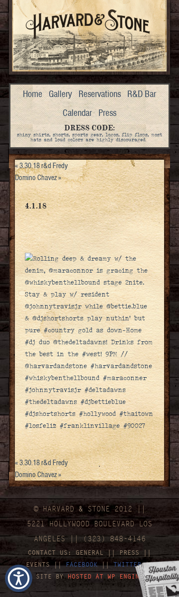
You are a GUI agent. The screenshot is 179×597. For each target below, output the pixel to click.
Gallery (60, 94)
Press (107, 112)
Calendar (77, 112)
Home (32, 94)
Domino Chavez (38, 178)
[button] (18, 578)
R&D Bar (141, 94)
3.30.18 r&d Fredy (41, 166)
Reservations (100, 94)
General (89, 552)
